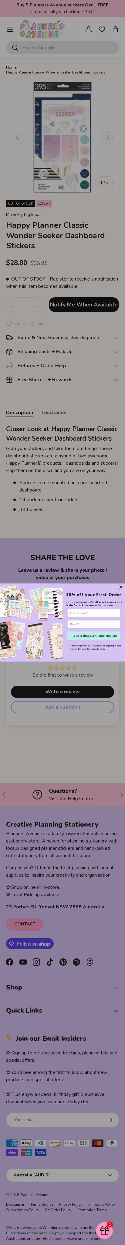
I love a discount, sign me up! (93, 636)
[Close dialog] (121, 587)
